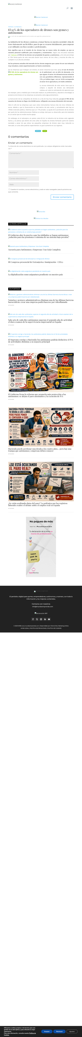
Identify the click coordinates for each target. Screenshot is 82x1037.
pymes (44, 130)
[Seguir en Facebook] (33, 619)
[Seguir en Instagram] (41, 619)
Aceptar (47, 1031)
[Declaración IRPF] (41, 576)
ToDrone (14, 55)
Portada (10, 26)
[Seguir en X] (37, 619)
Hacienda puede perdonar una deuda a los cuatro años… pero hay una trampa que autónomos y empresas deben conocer (39, 449)
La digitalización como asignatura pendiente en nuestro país (35, 274)
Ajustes (72, 1031)
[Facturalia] (41, 212)
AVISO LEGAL (25, 628)
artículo (38, 130)
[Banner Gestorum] (41, 17)
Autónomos (17, 26)
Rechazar (59, 1031)
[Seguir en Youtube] (49, 619)
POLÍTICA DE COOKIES (54, 628)
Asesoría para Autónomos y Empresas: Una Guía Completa (34, 249)
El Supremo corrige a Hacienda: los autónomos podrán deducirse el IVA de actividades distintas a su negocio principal (40, 340)
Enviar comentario (62, 197)
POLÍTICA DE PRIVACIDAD (38, 628)
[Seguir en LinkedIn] (45, 619)
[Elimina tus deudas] (41, 218)
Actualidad (11, 305)
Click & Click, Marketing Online (59, 626)
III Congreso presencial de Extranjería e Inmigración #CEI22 (35, 262)
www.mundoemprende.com (30, 626)
